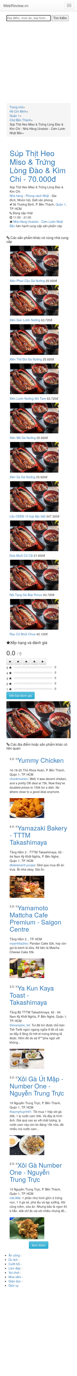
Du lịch (13, 1259)
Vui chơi (14, 1272)
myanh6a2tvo (19, 943)
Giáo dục (15, 1281)
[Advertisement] (38, 62)
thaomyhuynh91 (20, 1111)
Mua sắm (15, 1277)
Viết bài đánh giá (20, 695)
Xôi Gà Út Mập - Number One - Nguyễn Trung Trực (37, 1086)
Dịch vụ (14, 1285)
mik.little (15, 1198)
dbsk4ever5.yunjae (22, 865)
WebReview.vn (15, 5)
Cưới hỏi (14, 1264)
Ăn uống (14, 1255)
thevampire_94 (20, 1025)
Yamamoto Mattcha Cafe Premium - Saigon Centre (35, 918)
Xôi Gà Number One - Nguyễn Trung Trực (36, 1172)
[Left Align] (10, 661)
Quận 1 (61, 204)
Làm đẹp (15, 1268)
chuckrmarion (19, 779)
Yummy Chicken (41, 760)
